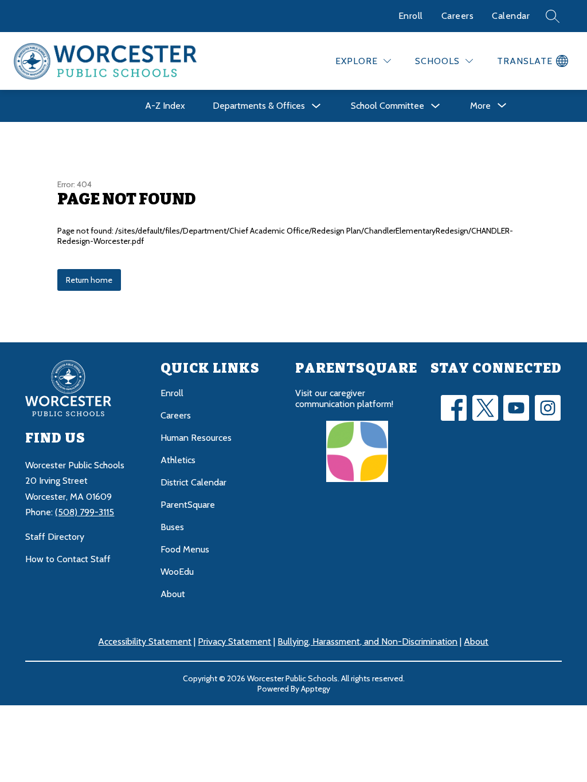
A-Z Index (165, 105)
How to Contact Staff (68, 559)
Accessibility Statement (144, 641)
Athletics (178, 460)
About (173, 594)
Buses (172, 527)
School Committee (387, 105)
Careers (457, 15)
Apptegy (315, 689)
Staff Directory (54, 536)
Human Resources (196, 437)
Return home (89, 280)
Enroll (410, 15)
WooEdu (177, 571)
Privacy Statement (234, 641)
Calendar (511, 15)
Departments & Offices (259, 105)
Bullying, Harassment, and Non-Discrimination (367, 641)
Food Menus (185, 549)
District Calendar (193, 482)
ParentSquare (188, 504)
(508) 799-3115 (84, 512)
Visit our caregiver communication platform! (344, 398)
